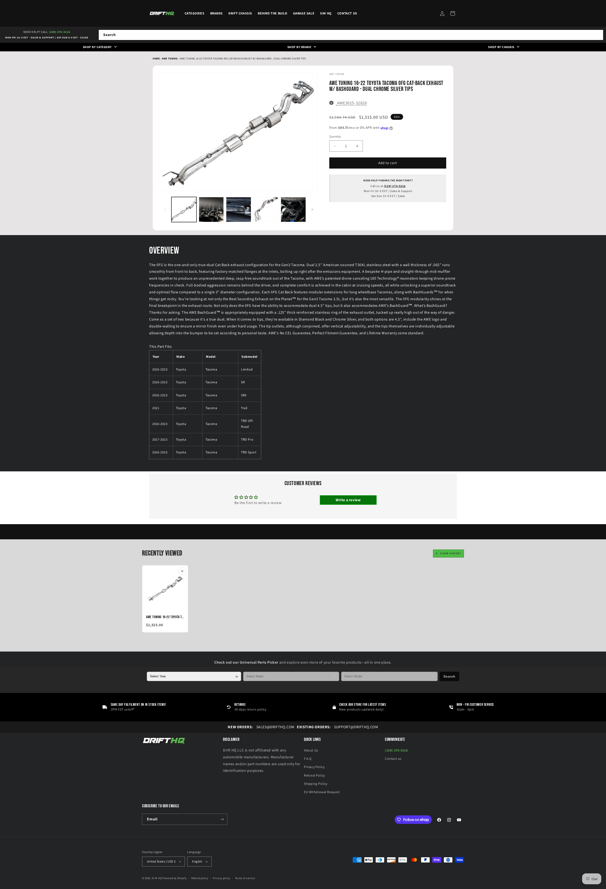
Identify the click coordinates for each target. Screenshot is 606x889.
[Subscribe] (222, 819)
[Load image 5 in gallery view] (293, 209)
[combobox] (350, 35)
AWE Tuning (170, 58)
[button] (452, 13)
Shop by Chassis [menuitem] (501, 47)
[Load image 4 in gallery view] (266, 209)
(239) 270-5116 (59, 32)
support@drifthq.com (337, 726)
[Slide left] (165, 209)
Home (156, 58)
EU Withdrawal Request (322, 792)
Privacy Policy (314, 767)
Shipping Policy (315, 784)
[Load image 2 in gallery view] (211, 209)
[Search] (598, 35)
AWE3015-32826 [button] (352, 103)
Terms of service (245, 878)
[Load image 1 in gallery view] (183, 209)
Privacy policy (221, 878)
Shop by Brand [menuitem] (299, 47)
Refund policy (199, 878)
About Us (311, 750)
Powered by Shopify (174, 878)
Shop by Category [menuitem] (97, 47)
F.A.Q (308, 758)
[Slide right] (312, 209)
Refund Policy (314, 775)
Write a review (348, 499)
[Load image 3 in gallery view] (238, 209)
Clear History (450, 553)
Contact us (393, 758)
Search (449, 676)
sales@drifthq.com (261, 726)
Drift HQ (157, 878)
